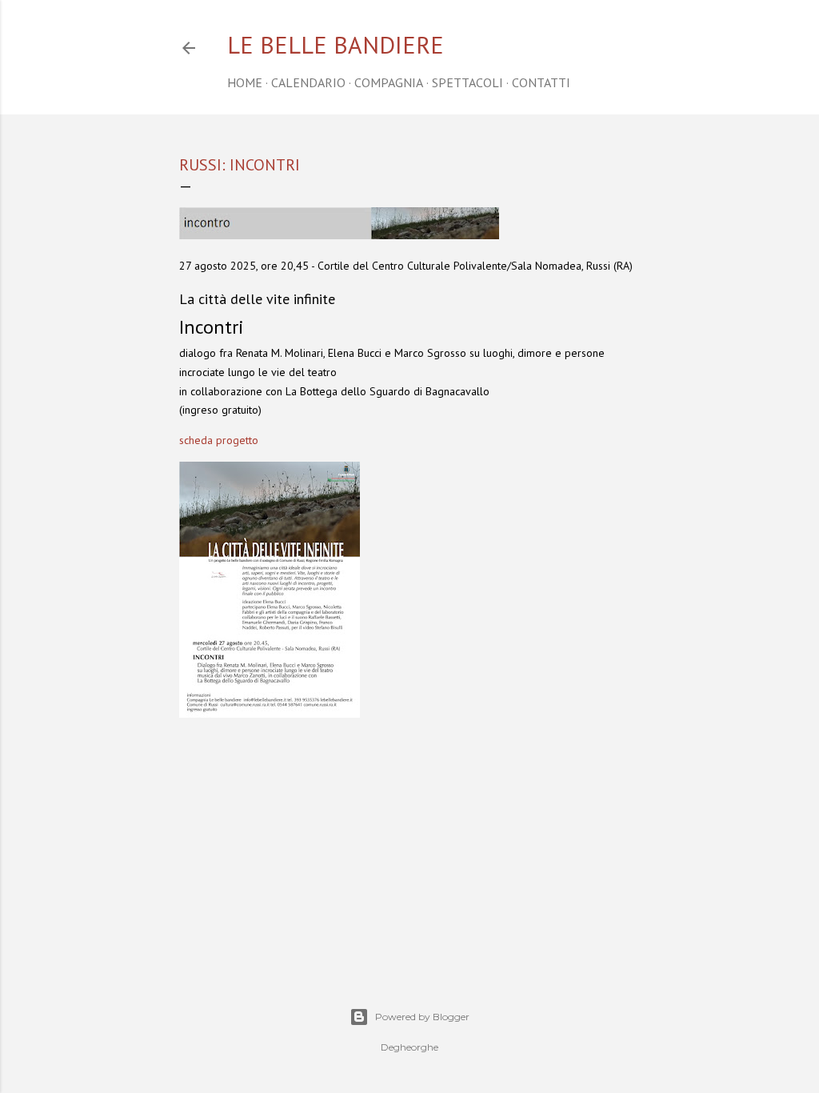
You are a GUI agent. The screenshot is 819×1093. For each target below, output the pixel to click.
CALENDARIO (308, 82)
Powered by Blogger (422, 1017)
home (244, 82)
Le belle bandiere (335, 44)
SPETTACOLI (467, 82)
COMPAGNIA (388, 82)
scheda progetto (218, 440)
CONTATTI (541, 82)
